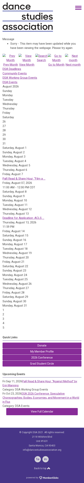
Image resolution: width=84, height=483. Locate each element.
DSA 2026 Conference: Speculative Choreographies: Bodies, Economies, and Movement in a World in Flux (41, 397)
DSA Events (10, 82)
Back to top (40, 468)
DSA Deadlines (12, 69)
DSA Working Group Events (20, 77)
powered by (32, 477)
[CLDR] (28, 31)
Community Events (15, 73)
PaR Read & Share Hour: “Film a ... (24, 178)
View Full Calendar (42, 411)
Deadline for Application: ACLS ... (23, 218)
